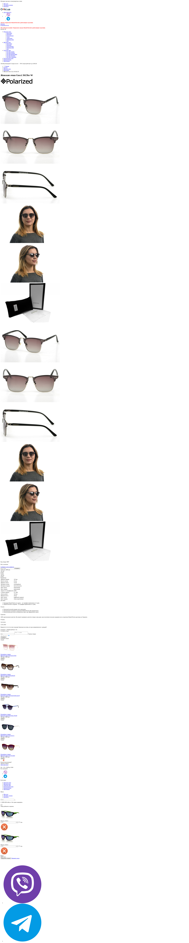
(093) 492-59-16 (7, 12)
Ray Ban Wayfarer (10, 55)
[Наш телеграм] (22, 941)
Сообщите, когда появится (7, 567)
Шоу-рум (6, 3)
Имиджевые (7, 789)
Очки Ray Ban (7, 785)
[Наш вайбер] (22, 903)
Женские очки (7, 784)
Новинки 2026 (10, 47)
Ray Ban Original (10, 53)
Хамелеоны (9, 38)
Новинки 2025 (10, 39)
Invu (7, 41)
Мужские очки (7, 782)
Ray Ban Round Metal (11, 54)
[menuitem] (96, 36)
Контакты (6, 6)
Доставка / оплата (8, 795)
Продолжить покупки (5, 858)
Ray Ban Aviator (10, 51)
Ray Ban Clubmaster (11, 57)
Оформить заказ (15, 858)
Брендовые (9, 33)
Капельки (8, 34)
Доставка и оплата (8, 5)
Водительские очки (8, 786)
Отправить (17, 568)
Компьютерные (7, 788)
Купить (2, 658)
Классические (10, 35)
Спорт (8, 37)
